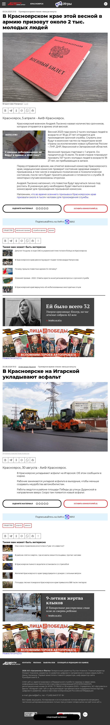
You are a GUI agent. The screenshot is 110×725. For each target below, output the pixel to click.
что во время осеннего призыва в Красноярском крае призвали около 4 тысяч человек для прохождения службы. (56, 196)
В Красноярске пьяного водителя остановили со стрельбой (42, 564)
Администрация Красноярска (16, 453)
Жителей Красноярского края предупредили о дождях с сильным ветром (48, 573)
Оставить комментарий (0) (86, 208)
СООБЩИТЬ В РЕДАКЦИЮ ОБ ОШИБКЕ (73, 663)
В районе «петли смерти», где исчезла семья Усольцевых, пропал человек (48, 555)
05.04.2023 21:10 (9, 12)
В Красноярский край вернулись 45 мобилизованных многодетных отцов (48, 287)
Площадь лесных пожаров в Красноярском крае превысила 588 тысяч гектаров (50, 582)
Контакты (26, 663)
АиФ (26, 104)
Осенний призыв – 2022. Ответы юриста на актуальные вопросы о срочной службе (52, 278)
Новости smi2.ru (12, 358)
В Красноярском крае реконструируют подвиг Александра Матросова (46, 260)
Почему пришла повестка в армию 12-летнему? (36, 269)
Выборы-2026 (49, 663)
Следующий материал (57, 717)
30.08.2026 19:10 (9, 367)
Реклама (37, 663)
